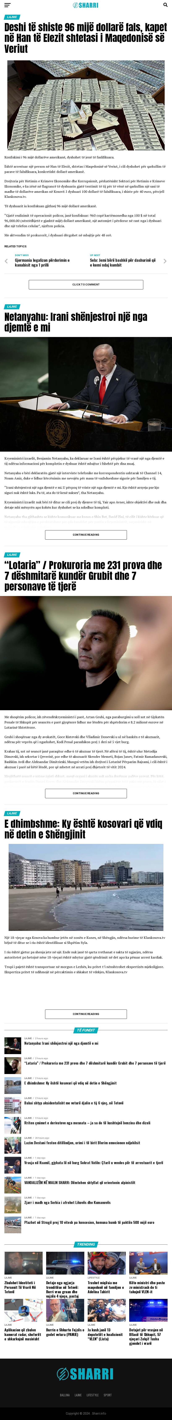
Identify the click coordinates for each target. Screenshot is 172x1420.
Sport (108, 1395)
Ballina (65, 1395)
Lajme (78, 1395)
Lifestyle (93, 1395)
